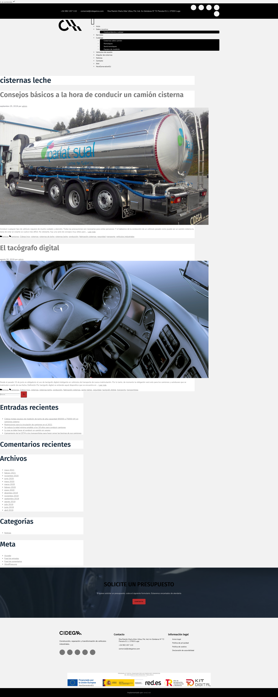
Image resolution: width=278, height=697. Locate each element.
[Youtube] (216, 14)
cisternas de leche (46, 236)
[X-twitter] (209, 7)
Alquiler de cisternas (104, 55)
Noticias (5, 236)
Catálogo (99, 38)
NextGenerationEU (103, 66)
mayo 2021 (9, 470)
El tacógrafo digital (29, 248)
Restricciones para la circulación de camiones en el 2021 (28, 424)
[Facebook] (193, 7)
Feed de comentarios (13, 561)
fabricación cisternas (87, 236)
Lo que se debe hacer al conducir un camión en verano (27, 430)
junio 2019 (9, 507)
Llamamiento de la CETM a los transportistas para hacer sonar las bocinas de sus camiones (42, 433)
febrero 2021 (10, 473)
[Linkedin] (201, 7)
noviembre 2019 (11, 496)
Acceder (7, 555)
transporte (111, 236)
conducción (73, 236)
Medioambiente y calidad (113, 32)
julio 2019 (8, 504)
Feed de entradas (11, 558)
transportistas (132, 390)
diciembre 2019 (11, 493)
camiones (15, 236)
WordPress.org (10, 564)
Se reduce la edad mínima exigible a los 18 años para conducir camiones (35, 427)
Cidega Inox (25, 236)
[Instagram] (216, 7)
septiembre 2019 (11, 498)
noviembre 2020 (11, 475)
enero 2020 (9, 490)
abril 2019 (8, 510)
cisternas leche (61, 236)
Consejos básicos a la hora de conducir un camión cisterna (92, 95)
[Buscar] (24, 394)
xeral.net (147, 692)
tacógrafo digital (109, 390)
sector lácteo (86, 390)
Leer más (92, 231)
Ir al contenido (6, 2)
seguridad (101, 236)
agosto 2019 (9, 501)
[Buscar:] (10, 394)
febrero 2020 (10, 487)
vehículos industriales (125, 236)
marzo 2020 (9, 484)
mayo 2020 (9, 481)
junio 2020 (9, 478)
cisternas (34, 236)
